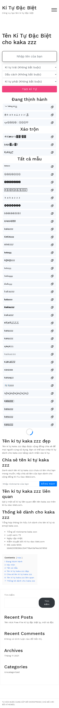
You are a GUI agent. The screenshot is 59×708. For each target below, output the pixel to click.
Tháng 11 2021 (11, 655)
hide (19, 558)
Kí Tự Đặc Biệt (19, 8)
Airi (52, 702)
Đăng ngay (48, 483)
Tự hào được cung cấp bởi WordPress (21, 702)
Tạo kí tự (29, 89)
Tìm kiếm (9, 595)
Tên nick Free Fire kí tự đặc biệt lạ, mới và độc (29, 622)
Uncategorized (12, 672)
